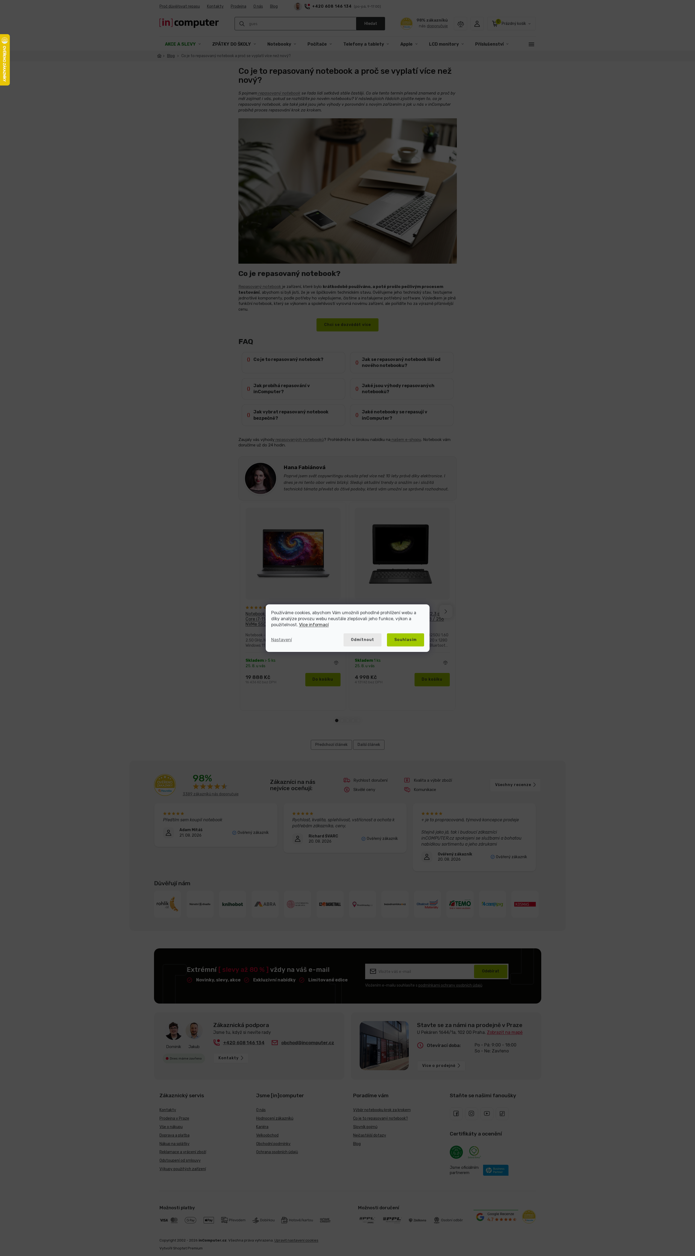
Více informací (314, 624)
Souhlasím (405, 639)
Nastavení (281, 639)
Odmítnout (362, 639)
